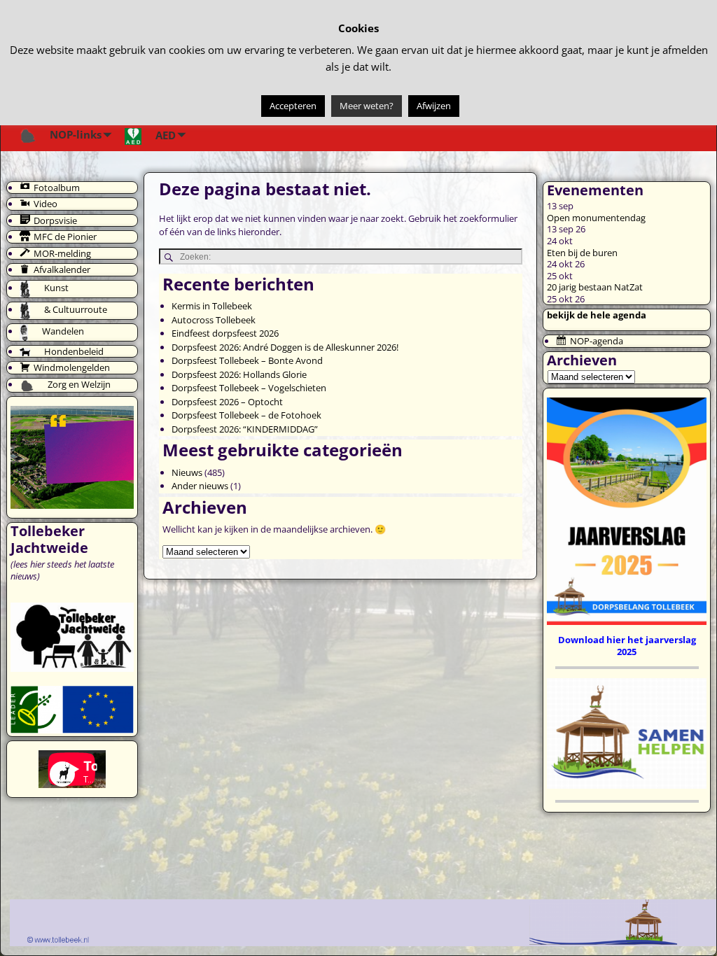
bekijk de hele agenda (596, 315)
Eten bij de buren (582, 252)
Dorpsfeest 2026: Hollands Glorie (239, 374)
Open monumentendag (596, 217)
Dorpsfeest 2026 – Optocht (227, 401)
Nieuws (187, 472)
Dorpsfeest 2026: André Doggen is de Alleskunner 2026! (285, 347)
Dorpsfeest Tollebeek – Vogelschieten (249, 387)
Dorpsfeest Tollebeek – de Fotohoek (246, 415)
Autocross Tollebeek (214, 320)
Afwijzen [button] (434, 105)
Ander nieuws (200, 485)
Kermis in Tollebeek (212, 306)
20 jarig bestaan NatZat (595, 287)
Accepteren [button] (293, 105)
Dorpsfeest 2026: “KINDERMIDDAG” (245, 429)
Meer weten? (367, 105)
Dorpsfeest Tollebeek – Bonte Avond (247, 360)
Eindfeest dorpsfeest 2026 (225, 333)
